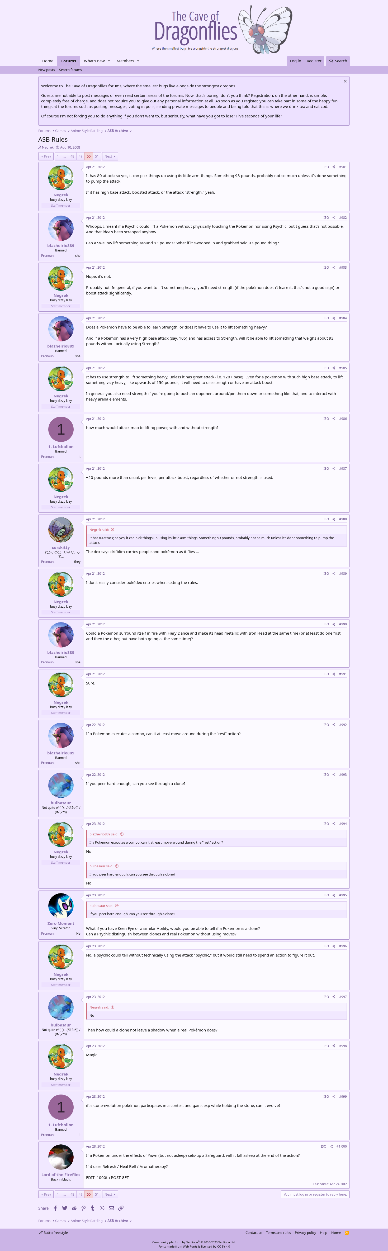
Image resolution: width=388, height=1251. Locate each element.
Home (47, 60)
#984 (343, 318)
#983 (343, 267)
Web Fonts (190, 1246)
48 (72, 156)
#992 (343, 724)
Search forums (70, 69)
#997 (343, 997)
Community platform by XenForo (194, 1242)
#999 (343, 1096)
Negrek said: (99, 529)
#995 (343, 895)
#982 (343, 217)
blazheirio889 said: (103, 834)
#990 (343, 624)
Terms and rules (278, 1232)
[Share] (334, 167)
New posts (46, 69)
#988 (343, 519)
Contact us (253, 1232)
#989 (343, 573)
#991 (343, 674)
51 (97, 156)
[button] (109, 61)
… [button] (64, 156)
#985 (343, 368)
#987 (343, 468)
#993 (343, 774)
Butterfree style (55, 1232)
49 (80, 156)
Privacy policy (305, 1232)
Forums (68, 60)
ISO (326, 167)
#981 (343, 167)
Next (108, 156)
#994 (343, 823)
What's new (94, 60)
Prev (47, 156)
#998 (343, 1046)
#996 (343, 946)
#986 (343, 418)
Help (323, 1232)
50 (89, 156)
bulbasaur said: (101, 866)
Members (125, 60)
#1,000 (342, 1146)
